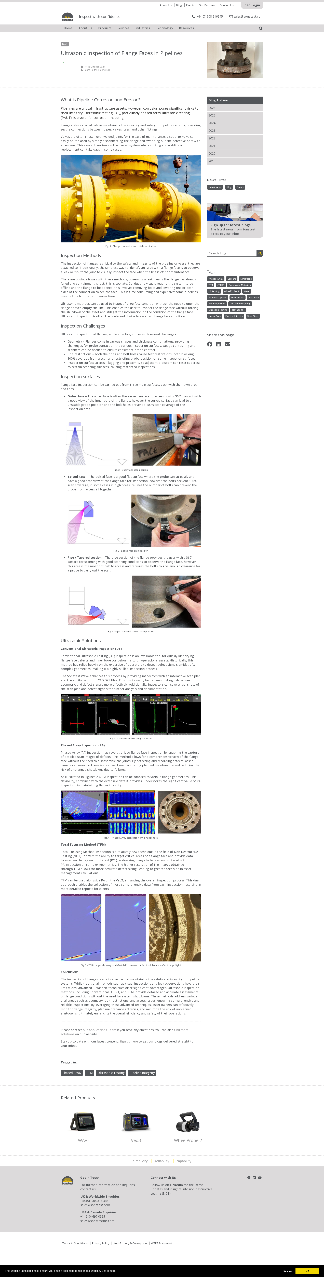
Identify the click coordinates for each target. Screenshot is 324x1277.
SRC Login (252, 5)
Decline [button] (288, 1271)
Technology (164, 28)
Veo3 (136, 1140)
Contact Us (227, 5)
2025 (212, 115)
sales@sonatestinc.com (97, 1221)
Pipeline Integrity (234, 316)
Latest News (215, 187)
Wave (247, 291)
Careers (231, 278)
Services (123, 28)
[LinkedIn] (218, 344)
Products (104, 28)
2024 (212, 123)
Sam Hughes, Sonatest (97, 69)
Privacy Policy (100, 1243)
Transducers (237, 297)
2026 (212, 108)
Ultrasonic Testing (218, 309)
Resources (186, 28)
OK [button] (307, 1271)
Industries (142, 28)
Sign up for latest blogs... (231, 225)
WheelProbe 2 (231, 291)
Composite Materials (240, 284)
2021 (212, 146)
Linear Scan (215, 316)
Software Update (217, 297)
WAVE (84, 1140)
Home (68, 28)
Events (190, 5)
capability (184, 1161)
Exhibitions (246, 278)
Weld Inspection (217, 303)
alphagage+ (238, 309)
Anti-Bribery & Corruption (130, 1243)
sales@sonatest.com (95, 1205)
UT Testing (214, 291)
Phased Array (216, 278)
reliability (162, 1161)
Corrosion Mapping (240, 303)
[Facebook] (209, 344)
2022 (212, 138)
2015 (212, 161)
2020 (212, 153)
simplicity (140, 1161)
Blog (179, 5)
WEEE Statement (161, 1243)
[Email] (227, 344)
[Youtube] (260, 1178)
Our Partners (207, 5)
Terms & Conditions (75, 1243)
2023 (212, 130)
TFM (211, 284)
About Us (166, 5)
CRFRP (220, 284)
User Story (253, 316)
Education (254, 297)
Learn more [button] (109, 1270)
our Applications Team (99, 1030)
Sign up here (128, 1041)
